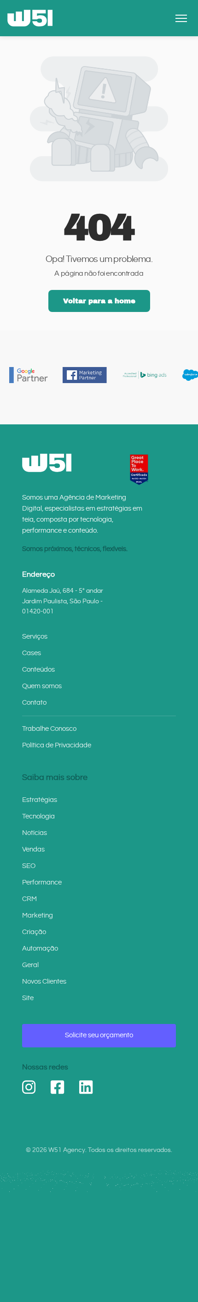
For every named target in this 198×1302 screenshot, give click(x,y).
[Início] (29, 18)
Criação (34, 932)
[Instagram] (29, 1087)
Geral (30, 965)
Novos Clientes (44, 981)
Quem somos (42, 686)
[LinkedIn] (86, 1087)
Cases (31, 653)
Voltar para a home (99, 301)
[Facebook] (57, 1087)
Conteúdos (38, 669)
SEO (28, 865)
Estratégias (39, 799)
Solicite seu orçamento (99, 1035)
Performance (42, 882)
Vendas (33, 849)
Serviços (34, 636)
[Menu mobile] (181, 18)
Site (28, 998)
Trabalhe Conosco (49, 728)
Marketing (37, 915)
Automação (40, 948)
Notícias (34, 832)
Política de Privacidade (56, 745)
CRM (29, 899)
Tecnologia (38, 816)
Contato (34, 702)
